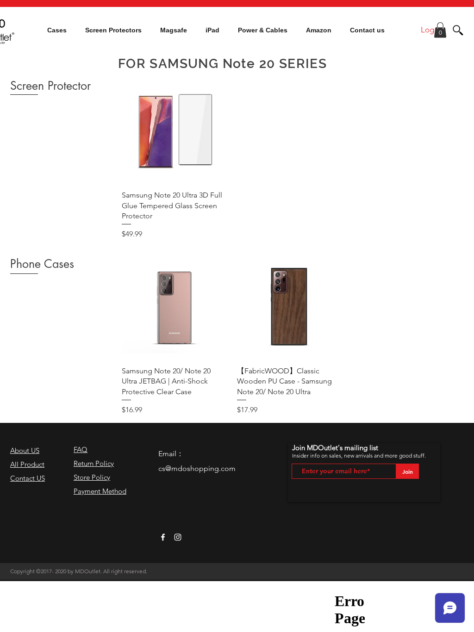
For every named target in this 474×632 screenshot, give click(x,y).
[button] (57, 30)
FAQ (80, 449)
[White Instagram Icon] (177, 537)
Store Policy (92, 477)
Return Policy (94, 463)
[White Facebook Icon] (163, 537)
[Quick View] (175, 130)
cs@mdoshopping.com (197, 468)
